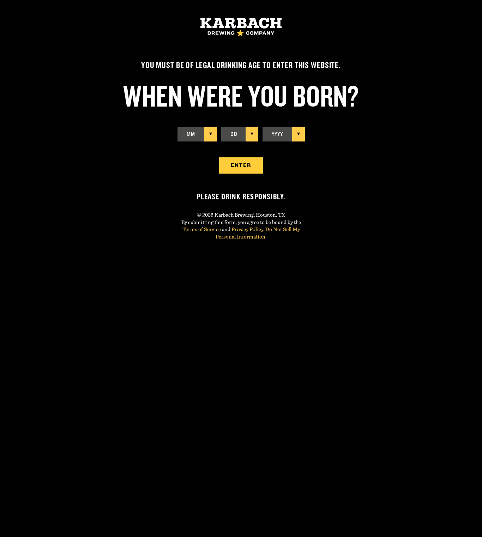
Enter (241, 165)
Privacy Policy (247, 229)
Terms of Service (201, 229)
